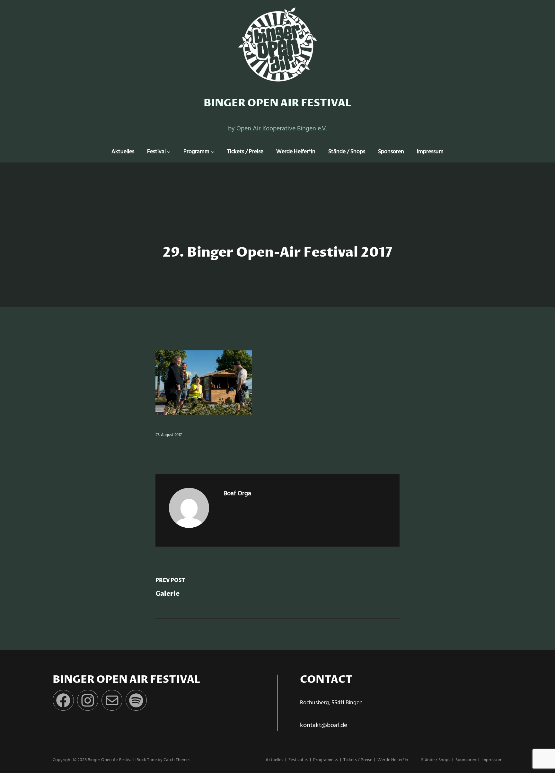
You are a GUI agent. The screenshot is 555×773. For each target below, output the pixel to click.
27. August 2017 (168, 435)
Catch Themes (176, 760)
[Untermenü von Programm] (213, 152)
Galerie (167, 594)
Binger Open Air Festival (277, 103)
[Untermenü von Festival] (169, 152)
